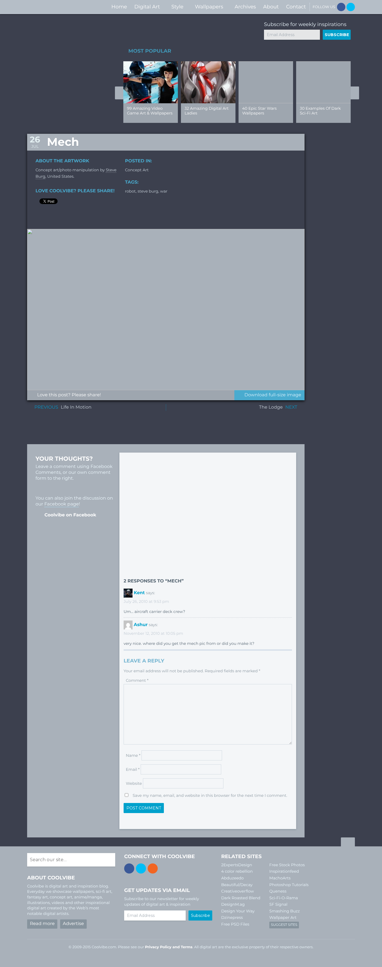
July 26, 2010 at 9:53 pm (146, 601)
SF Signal (278, 904)
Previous (119, 92)
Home (119, 7)
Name (133, 755)
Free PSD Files (235, 924)
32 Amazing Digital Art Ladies (206, 111)
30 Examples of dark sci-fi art (320, 111)
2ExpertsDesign (236, 864)
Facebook (341, 7)
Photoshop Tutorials (288, 884)
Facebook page (61, 504)
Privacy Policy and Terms (168, 947)
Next (355, 92)
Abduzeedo (232, 878)
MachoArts (280, 878)
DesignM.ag (233, 904)
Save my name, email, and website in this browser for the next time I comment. (210, 795)
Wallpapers (209, 7)
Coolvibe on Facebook (70, 515)
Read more (42, 923)
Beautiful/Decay (237, 884)
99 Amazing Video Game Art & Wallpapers (150, 111)
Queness (277, 891)
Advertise (73, 923)
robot (130, 191)
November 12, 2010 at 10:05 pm (153, 633)
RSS (153, 868)
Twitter (350, 7)
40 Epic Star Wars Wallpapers (259, 111)
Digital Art (147, 7)
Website (134, 783)
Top (348, 842)
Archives (245, 7)
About (271, 7)
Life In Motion (76, 407)
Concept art (136, 169)
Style (177, 7)
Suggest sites (284, 925)
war (164, 191)
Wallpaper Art (282, 917)
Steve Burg (148, 191)
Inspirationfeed (284, 871)
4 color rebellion (237, 871)
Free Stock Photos (287, 864)
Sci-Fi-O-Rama (283, 897)
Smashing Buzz (284, 911)
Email (133, 769)
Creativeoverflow (237, 891)
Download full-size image (272, 395)
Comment (137, 680)
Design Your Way (237, 911)
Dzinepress (232, 917)
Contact (296, 7)
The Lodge (271, 407)
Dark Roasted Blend (240, 897)
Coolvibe (57, 7)
